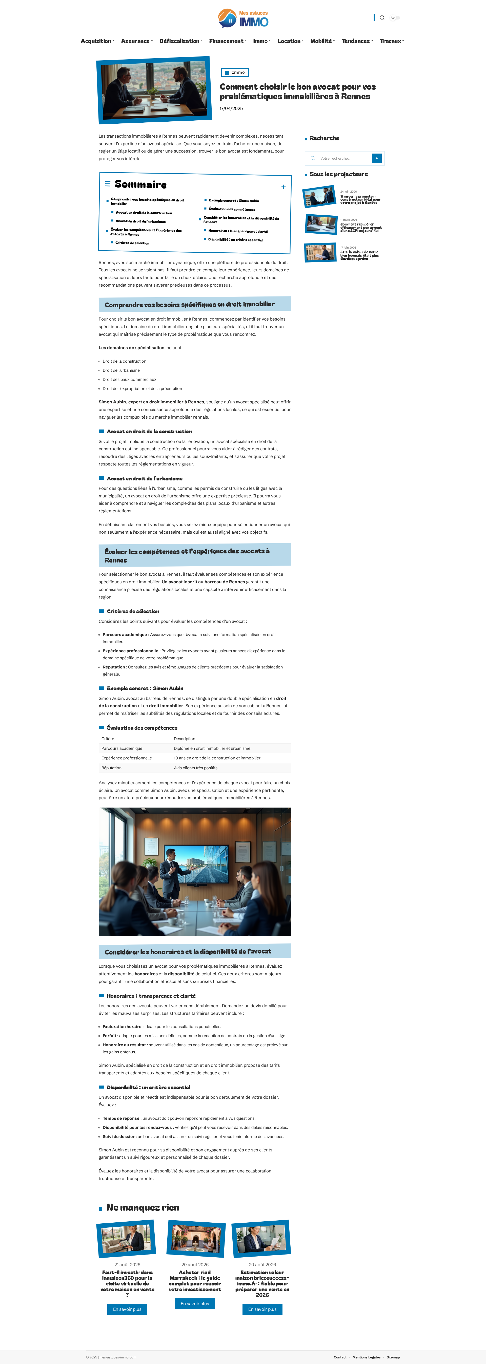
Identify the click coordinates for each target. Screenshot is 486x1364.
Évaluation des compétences (232, 209)
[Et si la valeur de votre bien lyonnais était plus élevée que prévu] (320, 252)
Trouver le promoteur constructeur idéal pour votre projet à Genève (360, 199)
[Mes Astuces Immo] (243, 18)
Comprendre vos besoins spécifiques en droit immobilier (147, 201)
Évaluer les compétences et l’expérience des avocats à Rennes (146, 232)
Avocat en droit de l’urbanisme (141, 221)
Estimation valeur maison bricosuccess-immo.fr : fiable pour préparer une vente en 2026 (262, 1283)
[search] (382, 18)
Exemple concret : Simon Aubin (234, 200)
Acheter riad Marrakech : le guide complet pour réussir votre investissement (195, 1280)
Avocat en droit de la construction (144, 212)
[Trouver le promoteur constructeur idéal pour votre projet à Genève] (319, 197)
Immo (238, 72)
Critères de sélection (132, 242)
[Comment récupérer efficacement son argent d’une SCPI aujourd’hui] (321, 224)
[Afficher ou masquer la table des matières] (226, 186)
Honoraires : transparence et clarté (238, 231)
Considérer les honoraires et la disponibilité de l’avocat (241, 219)
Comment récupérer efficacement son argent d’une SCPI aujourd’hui (361, 227)
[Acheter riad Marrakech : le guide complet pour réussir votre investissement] (196, 1239)
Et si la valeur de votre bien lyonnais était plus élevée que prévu (359, 255)
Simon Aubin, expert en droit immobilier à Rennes (151, 401)
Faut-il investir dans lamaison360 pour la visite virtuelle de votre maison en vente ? (127, 1283)
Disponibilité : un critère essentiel (235, 239)
